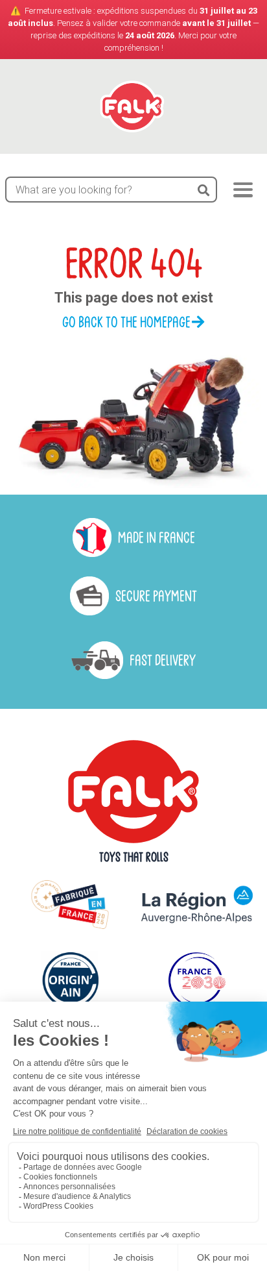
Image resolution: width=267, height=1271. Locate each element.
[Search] (203, 189)
